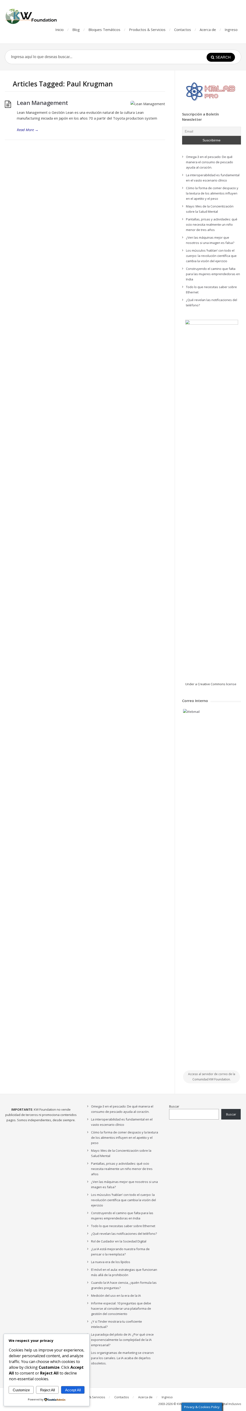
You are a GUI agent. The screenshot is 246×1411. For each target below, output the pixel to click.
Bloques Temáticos (104, 29)
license (231, 684)
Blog (76, 29)
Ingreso (231, 29)
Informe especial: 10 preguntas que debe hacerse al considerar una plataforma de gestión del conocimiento (121, 1308)
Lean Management (42, 103)
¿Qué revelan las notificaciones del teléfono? (124, 1233)
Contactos (182, 29)
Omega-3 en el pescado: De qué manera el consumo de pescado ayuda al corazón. (209, 162)
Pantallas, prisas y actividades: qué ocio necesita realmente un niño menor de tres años (211, 224)
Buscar (174, 1106)
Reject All (47, 1390)
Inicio (59, 29)
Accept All (73, 1390)
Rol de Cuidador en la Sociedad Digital (118, 1241)
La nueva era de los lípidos (110, 1262)
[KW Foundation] (31, 16)
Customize (21, 1390)
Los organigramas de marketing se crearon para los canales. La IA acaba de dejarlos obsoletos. (122, 1357)
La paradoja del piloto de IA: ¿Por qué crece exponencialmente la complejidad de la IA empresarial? (122, 1339)
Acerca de (208, 29)
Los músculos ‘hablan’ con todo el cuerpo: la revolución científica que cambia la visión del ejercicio (211, 255)
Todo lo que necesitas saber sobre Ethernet (123, 1226)
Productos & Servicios (147, 29)
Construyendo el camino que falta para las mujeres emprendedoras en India (213, 273)
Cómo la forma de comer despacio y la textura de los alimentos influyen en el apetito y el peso (212, 193)
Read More (27, 129)
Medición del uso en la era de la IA (116, 1295)
